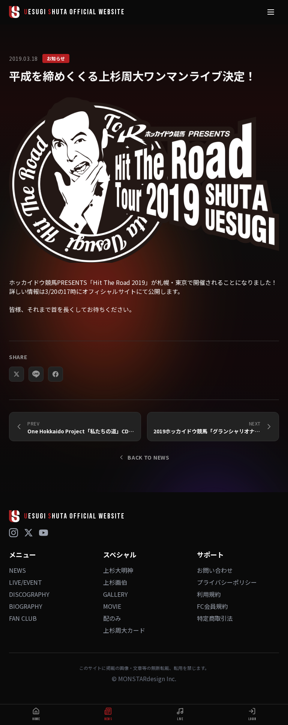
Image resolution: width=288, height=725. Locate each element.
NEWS (17, 570)
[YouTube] (43, 532)
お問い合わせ (215, 570)
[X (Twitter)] (28, 532)
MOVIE (112, 606)
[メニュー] (270, 12)
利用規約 (209, 594)
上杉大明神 (118, 570)
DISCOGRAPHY (29, 594)
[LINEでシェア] (36, 374)
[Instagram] (13, 532)
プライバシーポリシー (227, 582)
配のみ (112, 618)
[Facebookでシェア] (55, 374)
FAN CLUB (23, 618)
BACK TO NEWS (148, 457)
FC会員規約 (212, 606)
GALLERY (115, 594)
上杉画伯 (115, 582)
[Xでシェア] (16, 374)
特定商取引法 (215, 618)
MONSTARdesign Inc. (147, 678)
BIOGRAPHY (25, 606)
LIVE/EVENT (25, 582)
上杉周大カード (124, 630)
